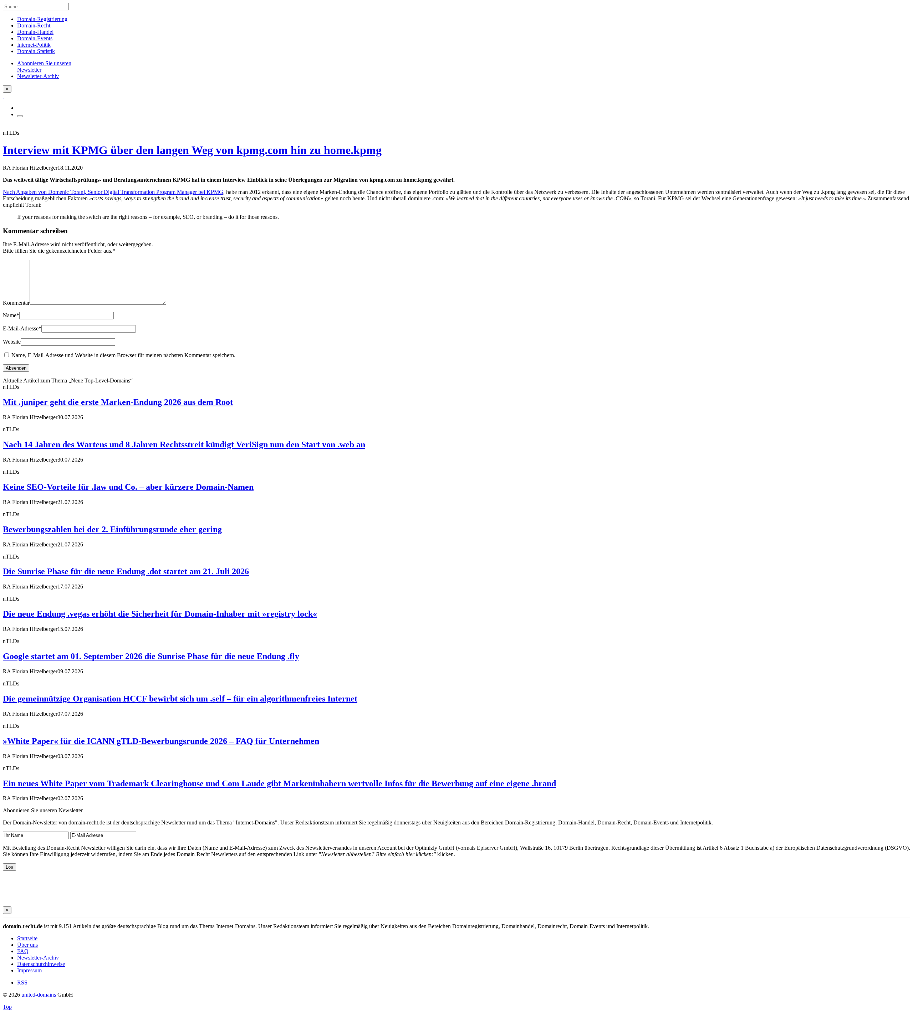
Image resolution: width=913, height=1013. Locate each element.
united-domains (38, 995)
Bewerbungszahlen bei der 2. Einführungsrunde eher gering (112, 529)
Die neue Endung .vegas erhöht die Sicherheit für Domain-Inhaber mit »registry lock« (160, 613)
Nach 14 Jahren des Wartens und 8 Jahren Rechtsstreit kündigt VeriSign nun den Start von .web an (184, 444)
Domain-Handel (35, 32)
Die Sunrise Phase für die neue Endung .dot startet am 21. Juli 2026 (126, 571)
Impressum (29, 970)
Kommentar (16, 303)
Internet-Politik (34, 45)
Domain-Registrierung (42, 19)
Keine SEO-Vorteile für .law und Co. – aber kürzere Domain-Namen (128, 487)
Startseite (27, 938)
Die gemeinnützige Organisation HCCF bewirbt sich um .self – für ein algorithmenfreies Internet (180, 698)
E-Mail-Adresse (22, 328)
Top (7, 1007)
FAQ (23, 951)
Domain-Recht (33, 25)
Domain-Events (34, 38)
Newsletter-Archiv (38, 958)
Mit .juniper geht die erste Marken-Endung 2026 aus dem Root (118, 402)
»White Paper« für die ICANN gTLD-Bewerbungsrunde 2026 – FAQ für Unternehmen (161, 741)
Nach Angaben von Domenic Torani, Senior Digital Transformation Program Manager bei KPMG (113, 192)
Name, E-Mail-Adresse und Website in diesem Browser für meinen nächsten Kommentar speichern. (123, 355)
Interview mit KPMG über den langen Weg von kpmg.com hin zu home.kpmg (192, 150)
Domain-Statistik (36, 51)
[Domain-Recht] (3, 96)
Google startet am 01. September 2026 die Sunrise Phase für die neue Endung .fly (151, 656)
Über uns (27, 945)
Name (11, 315)
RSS (22, 982)
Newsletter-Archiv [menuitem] (38, 76)
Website (12, 342)
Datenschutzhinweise (41, 964)
